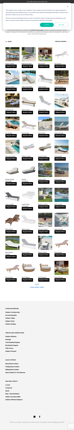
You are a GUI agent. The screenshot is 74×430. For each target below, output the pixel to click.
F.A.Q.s (7, 385)
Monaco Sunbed (42, 229)
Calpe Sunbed (42, 87)
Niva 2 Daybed (42, 277)
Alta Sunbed (41, 63)
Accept (46, 25)
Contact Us (8, 388)
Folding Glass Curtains (12, 366)
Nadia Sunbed (59, 229)
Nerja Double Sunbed (9, 253)
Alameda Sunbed (26, 63)
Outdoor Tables (10, 318)
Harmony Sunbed (10, 156)
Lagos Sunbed (9, 204)
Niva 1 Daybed (26, 277)
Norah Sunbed (59, 277)
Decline (61, 25)
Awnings (8, 339)
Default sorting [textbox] (60, 41)
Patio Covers (9, 348)
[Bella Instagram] (34, 417)
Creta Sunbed (9, 110)
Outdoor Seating (10, 324)
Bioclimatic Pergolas (11, 345)
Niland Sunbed (42, 252)
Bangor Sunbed (9, 87)
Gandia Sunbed (59, 133)
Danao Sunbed (42, 110)
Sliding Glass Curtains (12, 369)
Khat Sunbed (58, 179)
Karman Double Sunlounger (9, 180)
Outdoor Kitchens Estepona (13, 399)
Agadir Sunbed (9, 63)
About (7, 391)
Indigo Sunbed (42, 156)
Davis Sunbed (58, 110)
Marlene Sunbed (43, 204)
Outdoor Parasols (10, 351)
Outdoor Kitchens (10, 336)
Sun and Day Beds (11, 315)
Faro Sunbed (25, 133)
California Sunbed (27, 87)
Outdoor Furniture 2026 (12, 396)
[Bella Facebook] (40, 417)
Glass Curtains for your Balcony (15, 372)
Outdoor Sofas (9, 321)
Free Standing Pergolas (12, 342)
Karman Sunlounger (25, 180)
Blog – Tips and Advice (12, 393)
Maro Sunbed (58, 204)
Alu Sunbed (58, 63)
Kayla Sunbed (42, 179)
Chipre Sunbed (59, 87)
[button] (9, 41)
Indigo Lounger (26, 156)
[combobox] (58, 41)
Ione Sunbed (58, 156)
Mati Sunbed (9, 229)
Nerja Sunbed (26, 252)
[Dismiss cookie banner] (67, 7)
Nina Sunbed (58, 252)
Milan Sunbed (26, 229)
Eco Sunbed (8, 133)
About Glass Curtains (11, 363)
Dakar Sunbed (26, 110)
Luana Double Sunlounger (25, 205)
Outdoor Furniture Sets (12, 312)
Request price (11, 66)
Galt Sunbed (41, 133)
